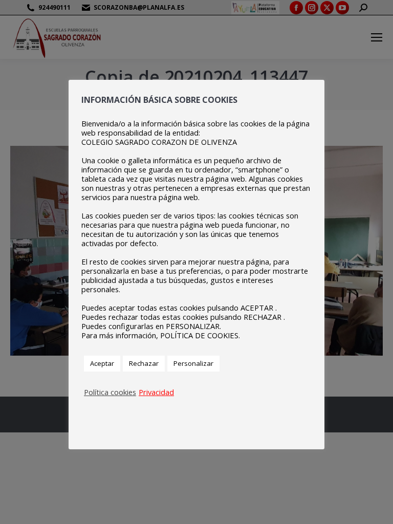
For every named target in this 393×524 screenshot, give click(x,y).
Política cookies (110, 392)
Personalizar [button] (193, 363)
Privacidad (156, 392)
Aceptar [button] (102, 363)
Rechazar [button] (144, 363)
